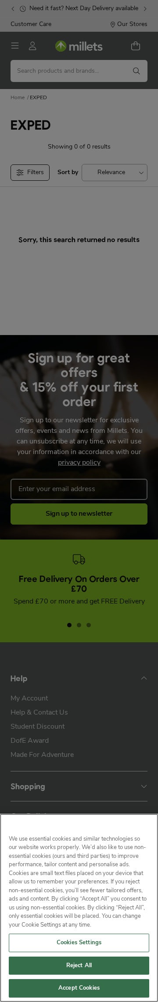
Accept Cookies (79, 988)
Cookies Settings (79, 943)
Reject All (79, 965)
